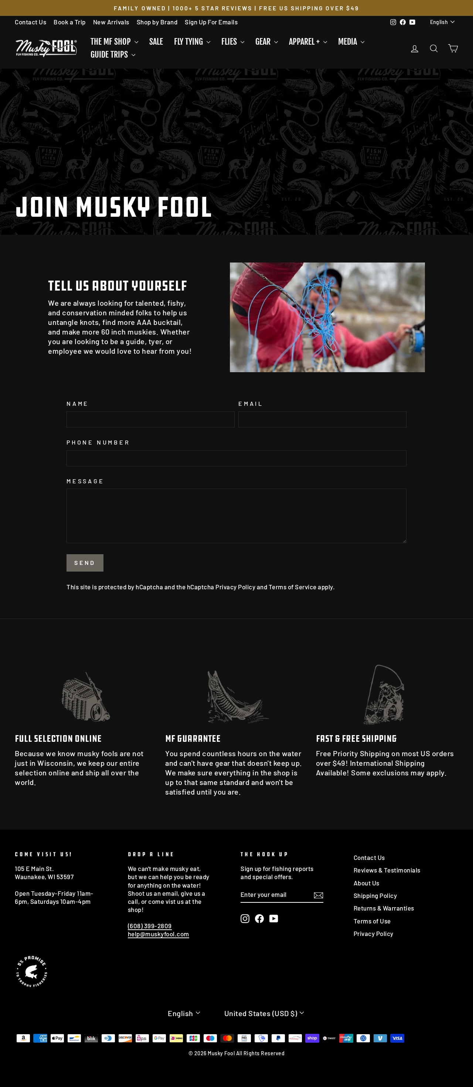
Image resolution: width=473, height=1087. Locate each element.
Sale (156, 42)
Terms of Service (293, 586)
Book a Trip (70, 21)
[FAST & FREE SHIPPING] (387, 687)
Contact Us (30, 21)
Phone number (98, 442)
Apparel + (305, 42)
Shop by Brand (157, 21)
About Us (367, 883)
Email (250, 403)
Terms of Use (372, 921)
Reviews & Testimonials (387, 870)
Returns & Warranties (384, 908)
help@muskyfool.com (158, 933)
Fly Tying (189, 42)
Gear (263, 42)
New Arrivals (111, 21)
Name (78, 403)
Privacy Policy (235, 586)
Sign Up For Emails (211, 21)
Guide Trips (110, 54)
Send (85, 562)
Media (348, 42)
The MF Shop (112, 42)
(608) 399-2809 (150, 925)
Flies (230, 42)
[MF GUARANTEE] (236, 687)
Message (86, 480)
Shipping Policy (375, 895)
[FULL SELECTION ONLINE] (86, 687)
